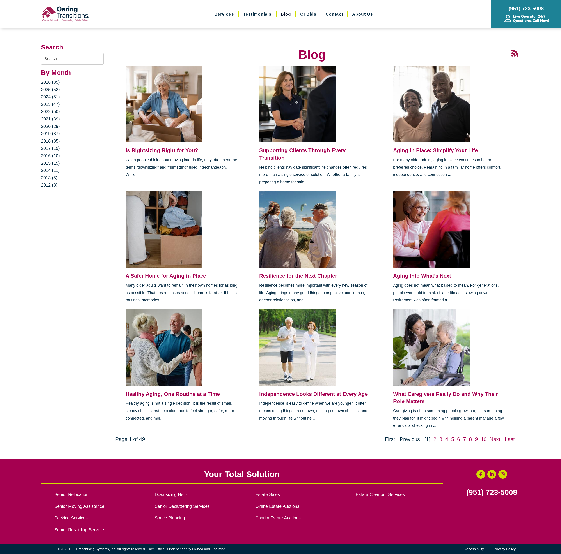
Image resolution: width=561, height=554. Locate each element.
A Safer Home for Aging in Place (166, 276)
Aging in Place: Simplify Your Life (435, 150)
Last (510, 439)
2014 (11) (50, 170)
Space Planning (170, 517)
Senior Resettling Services (79, 529)
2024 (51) (50, 96)
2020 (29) (50, 126)
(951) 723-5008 (491, 492)
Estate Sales (267, 494)
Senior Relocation (71, 494)
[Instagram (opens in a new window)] (502, 474)
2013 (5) (49, 177)
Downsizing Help (171, 494)
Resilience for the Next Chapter (298, 276)
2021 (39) (50, 118)
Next (495, 439)
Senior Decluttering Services (182, 506)
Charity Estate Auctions (278, 517)
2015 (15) (50, 163)
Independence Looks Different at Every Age (313, 394)
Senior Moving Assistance (79, 506)
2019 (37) (50, 133)
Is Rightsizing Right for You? (162, 150)
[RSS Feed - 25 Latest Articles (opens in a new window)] (515, 53)
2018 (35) (50, 141)
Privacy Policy (505, 549)
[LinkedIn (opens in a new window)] (491, 474)
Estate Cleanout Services (380, 494)
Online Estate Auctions (277, 506)
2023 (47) (50, 104)
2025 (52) (50, 89)
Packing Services (71, 517)
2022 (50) (50, 111)
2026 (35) (50, 82)
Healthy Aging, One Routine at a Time (173, 394)
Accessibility (474, 549)
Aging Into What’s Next (422, 276)
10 (483, 439)
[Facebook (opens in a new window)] (480, 474)
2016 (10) (50, 155)
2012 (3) (49, 185)
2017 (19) (50, 148)
